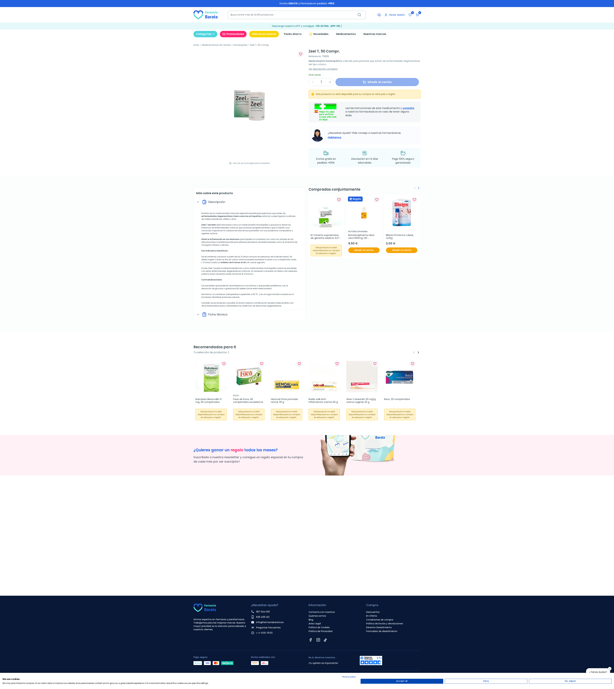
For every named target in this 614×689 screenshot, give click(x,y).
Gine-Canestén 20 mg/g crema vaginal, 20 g (361, 400)
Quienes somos (317, 615)
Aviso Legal (315, 623)
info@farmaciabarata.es (270, 622)
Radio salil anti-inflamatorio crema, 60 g (323, 400)
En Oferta (371, 615)
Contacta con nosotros (322, 612)
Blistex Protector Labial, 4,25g (400, 236)
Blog (311, 619)
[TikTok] (325, 640)
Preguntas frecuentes (268, 627)
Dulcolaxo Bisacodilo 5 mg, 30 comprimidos (208, 400)
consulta (408, 108)
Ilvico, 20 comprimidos (397, 399)
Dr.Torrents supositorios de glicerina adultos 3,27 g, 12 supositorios (325, 236)
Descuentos (373, 612)
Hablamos (334, 137)
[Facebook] (310, 640)
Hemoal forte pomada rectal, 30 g (285, 400)
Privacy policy (349, 676)
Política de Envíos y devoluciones (384, 623)
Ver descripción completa (323, 69)
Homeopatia (240, 45)
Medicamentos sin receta (216, 45)
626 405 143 (262, 617)
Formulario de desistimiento (381, 631)
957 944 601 (263, 611)
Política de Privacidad (320, 631)
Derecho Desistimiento (379, 627)
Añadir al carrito (364, 250)
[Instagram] (318, 640)
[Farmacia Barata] (205, 14)
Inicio (196, 45)
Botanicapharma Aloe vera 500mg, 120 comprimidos (361, 236)
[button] (417, 15)
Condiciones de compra (379, 619)
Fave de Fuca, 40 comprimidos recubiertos (248, 400)
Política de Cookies (319, 627)
